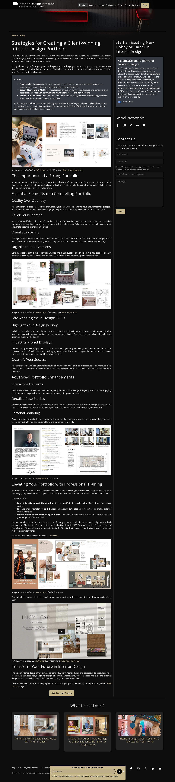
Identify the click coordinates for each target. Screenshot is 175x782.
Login (137, 5)
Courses (92, 5)
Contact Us (129, 5)
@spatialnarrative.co (69, 661)
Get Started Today (61, 693)
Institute (101, 5)
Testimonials (111, 5)
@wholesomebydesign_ (73, 170)
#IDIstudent (40, 170)
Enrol (145, 5)
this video (54, 535)
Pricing (120, 5)
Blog (22, 35)
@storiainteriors (69, 312)
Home (15, 35)
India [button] (82, 5)
